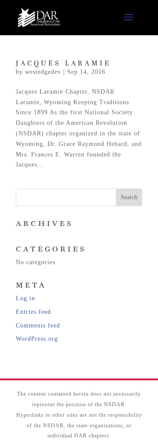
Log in (25, 298)
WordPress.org (37, 338)
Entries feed (33, 312)
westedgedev (43, 72)
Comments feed (38, 325)
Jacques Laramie (63, 63)
